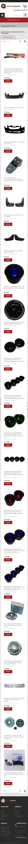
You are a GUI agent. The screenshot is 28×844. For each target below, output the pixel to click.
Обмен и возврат (5, 835)
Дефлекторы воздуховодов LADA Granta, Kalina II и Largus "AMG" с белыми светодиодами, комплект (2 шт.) (14, 360)
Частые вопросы (19, 816)
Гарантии (17, 813)
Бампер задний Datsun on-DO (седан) (13, 107)
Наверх (4, 841)
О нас (2, 810)
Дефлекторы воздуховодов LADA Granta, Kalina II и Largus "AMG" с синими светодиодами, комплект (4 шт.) (14, 588)
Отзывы (3, 813)
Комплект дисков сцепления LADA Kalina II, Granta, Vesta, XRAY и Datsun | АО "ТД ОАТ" (14, 737)
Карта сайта (3, 816)
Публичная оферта (5, 828)
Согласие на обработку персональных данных (6, 834)
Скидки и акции (18, 815)
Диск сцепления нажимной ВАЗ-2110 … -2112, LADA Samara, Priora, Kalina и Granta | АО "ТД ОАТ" (14, 662)
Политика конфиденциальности (6, 831)
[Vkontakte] (1, 819)
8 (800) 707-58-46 (21, 10)
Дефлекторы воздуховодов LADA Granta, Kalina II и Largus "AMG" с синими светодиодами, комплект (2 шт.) (14, 551)
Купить (8, 80)
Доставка (17, 810)
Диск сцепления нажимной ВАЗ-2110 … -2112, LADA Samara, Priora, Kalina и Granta (14, 625)
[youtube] (3, 819)
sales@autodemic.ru (21, 837)
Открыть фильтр (8, 37)
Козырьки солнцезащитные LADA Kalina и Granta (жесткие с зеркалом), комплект (14, 700)
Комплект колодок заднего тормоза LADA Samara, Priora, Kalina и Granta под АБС (14, 774)
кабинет (5, 1)
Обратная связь (4, 815)
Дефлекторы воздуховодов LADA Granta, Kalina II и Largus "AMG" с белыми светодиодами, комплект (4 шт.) (14, 397)
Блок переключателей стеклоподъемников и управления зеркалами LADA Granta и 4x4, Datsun (14, 179)
